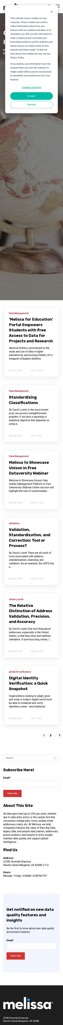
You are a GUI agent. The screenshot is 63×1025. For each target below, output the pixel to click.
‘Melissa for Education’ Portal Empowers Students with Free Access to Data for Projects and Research (31, 330)
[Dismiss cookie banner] (52, 12)
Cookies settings (31, 87)
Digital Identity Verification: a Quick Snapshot (28, 683)
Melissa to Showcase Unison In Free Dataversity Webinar (29, 467)
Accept (31, 95)
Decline (31, 104)
